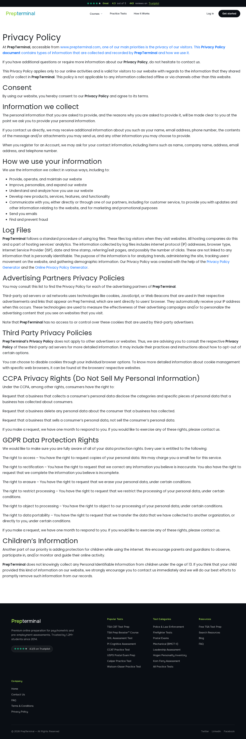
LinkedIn (216, 731)
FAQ (201, 643)
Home (14, 688)
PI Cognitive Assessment (121, 643)
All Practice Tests (163, 666)
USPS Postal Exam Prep (121, 655)
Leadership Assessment (166, 649)
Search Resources (209, 632)
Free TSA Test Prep (210, 626)
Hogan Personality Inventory (170, 655)
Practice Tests (118, 13)
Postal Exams (161, 638)
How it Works (141, 13)
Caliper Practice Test (119, 661)
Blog (201, 638)
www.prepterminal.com (80, 47)
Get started (229, 13)
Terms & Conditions (22, 705)
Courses (94, 13)
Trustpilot (154, 3)
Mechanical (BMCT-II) (165, 643)
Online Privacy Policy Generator (61, 267)
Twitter (205, 731)
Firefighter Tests (162, 632)
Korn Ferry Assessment (166, 661)
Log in (210, 13)
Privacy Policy (19, 711)
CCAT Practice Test (118, 649)
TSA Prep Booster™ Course (122, 632)
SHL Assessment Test (119, 638)
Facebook (229, 731)
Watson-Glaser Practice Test (124, 666)
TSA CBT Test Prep (118, 626)
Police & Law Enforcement (168, 626)
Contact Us (18, 694)
